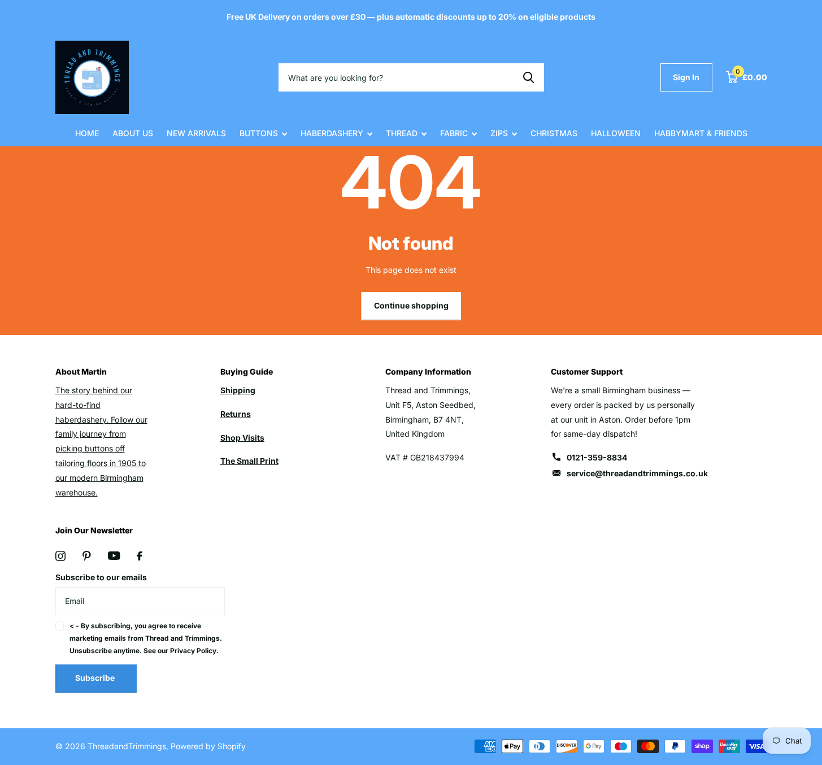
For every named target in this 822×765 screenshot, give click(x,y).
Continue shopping (411, 305)
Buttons (259, 133)
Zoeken (528, 77)
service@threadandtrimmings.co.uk (637, 473)
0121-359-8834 (597, 457)
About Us (132, 133)
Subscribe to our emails (101, 577)
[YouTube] (114, 555)
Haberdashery (332, 133)
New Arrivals (196, 133)
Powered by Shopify (208, 746)
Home (87, 133)
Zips (499, 133)
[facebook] (139, 555)
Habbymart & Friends (700, 133)
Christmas (553, 133)
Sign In (686, 77)
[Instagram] (60, 556)
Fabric (454, 133)
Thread (401, 133)
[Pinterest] (86, 556)
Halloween (616, 133)
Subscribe (95, 678)
